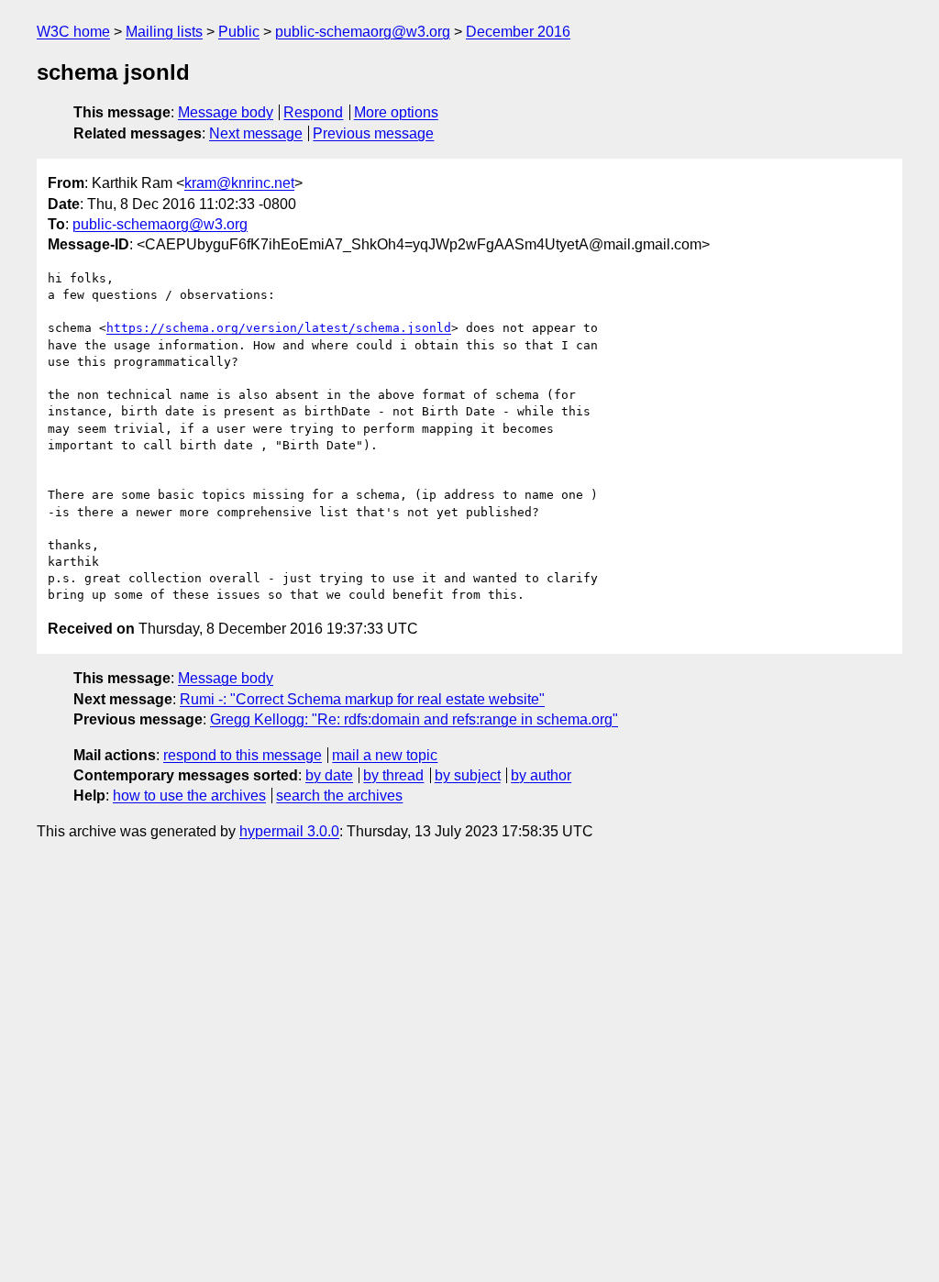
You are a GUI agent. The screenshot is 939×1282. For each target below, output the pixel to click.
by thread (393, 775)
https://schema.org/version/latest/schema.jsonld (278, 328)
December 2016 (518, 31)
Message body (225, 112)
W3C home (73, 31)
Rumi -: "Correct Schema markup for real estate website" (362, 699)
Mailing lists (164, 31)
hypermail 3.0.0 (289, 831)
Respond (313, 112)
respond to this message (242, 755)
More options (396, 112)
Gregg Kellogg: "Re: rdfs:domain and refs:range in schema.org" (414, 719)
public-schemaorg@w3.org (362, 31)
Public (239, 31)
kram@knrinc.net (239, 183)
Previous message (373, 133)
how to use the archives (189, 795)
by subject (468, 775)
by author (541, 775)
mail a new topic (384, 755)
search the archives (339, 795)
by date (329, 775)
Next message (256, 133)
